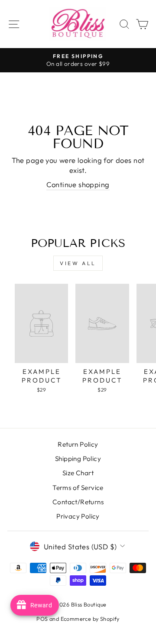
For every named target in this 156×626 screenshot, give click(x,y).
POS (42, 618)
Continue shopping (77, 184)
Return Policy (78, 444)
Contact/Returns (78, 502)
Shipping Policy (78, 458)
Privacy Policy (78, 516)
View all (78, 263)
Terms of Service (78, 487)
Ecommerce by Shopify (90, 618)
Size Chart (78, 473)
